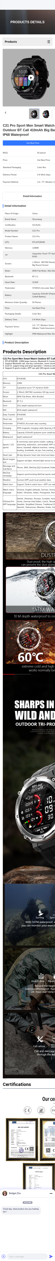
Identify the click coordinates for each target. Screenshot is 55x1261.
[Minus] (51, 1193)
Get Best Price (33, 143)
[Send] (51, 1256)
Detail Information (32, 196)
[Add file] (4, 1256)
